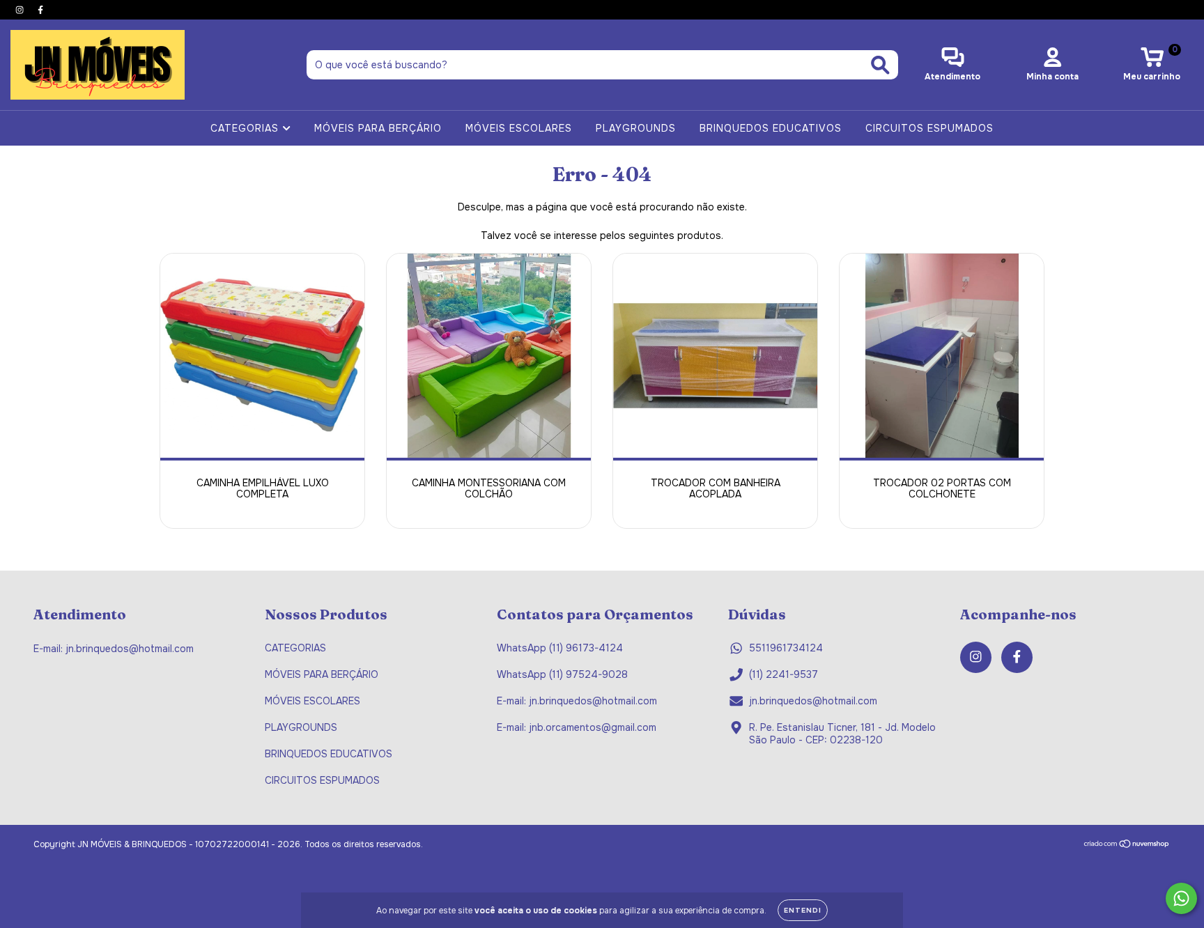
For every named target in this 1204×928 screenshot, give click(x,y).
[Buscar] (880, 65)
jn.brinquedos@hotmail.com (813, 701)
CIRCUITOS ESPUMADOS (929, 128)
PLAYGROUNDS (636, 128)
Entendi (802, 910)
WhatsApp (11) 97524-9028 (562, 674)
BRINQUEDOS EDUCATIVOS (771, 128)
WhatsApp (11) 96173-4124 (560, 648)
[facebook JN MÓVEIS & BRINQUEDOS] (40, 9)
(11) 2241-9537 (783, 674)
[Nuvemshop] (1127, 845)
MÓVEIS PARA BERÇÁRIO (378, 128)
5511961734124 (786, 648)
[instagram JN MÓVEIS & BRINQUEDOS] (20, 9)
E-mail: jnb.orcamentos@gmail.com (576, 727)
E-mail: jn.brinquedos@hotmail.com (577, 701)
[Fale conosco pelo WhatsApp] (1181, 898)
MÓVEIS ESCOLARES (518, 128)
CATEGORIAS (246, 128)
